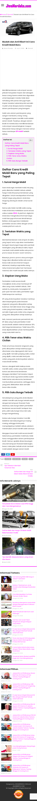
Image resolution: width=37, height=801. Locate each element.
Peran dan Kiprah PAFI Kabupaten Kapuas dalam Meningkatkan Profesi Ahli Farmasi (24, 640)
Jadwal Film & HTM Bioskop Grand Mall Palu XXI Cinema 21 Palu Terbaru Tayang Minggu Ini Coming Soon (24, 676)
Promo (25, 459)
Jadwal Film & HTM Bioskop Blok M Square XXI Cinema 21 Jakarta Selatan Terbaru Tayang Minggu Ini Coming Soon (24, 707)
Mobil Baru (16, 459)
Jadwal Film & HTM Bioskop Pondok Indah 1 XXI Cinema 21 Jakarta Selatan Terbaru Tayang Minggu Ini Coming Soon (23, 727)
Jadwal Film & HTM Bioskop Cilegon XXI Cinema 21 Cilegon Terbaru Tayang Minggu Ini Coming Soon (23, 757)
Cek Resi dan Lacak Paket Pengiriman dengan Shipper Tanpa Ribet (22, 622)
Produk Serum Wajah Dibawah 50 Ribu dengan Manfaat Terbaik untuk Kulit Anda (24, 631)
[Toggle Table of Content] (29, 140)
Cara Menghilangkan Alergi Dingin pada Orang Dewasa (24, 747)
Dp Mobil (8, 459)
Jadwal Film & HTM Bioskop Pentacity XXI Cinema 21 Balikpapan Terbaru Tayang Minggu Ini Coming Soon (22, 768)
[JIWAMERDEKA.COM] (18, 6)
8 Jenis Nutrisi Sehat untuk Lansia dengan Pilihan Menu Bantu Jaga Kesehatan (23, 649)
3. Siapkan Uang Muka (15, 153)
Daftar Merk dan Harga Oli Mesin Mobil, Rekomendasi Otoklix (23, 473)
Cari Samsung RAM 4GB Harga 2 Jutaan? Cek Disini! (23, 578)
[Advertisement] (18, 69)
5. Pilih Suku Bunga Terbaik (17, 161)
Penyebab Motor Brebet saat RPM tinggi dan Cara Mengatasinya (24, 657)
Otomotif (10, 14)
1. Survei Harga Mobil (14, 148)
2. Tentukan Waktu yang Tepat (18, 151)
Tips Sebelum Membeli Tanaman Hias (12, 466)
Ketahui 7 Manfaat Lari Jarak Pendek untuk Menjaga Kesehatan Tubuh (24, 587)
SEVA (15, 213)
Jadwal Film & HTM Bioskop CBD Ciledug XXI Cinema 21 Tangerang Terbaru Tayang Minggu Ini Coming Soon (24, 687)
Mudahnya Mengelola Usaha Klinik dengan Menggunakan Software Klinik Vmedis (24, 604)
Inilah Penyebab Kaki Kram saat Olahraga (23, 612)
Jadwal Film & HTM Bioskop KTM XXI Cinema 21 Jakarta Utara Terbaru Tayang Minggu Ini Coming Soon (24, 717)
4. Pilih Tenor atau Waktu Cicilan (16, 157)
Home (3, 14)
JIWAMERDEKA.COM (21, 784)
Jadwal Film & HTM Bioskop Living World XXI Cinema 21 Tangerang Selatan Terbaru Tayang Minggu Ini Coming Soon (24, 738)
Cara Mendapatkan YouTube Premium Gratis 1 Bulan (22, 595)
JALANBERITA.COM (18, 786)
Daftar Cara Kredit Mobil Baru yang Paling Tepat (17, 144)
